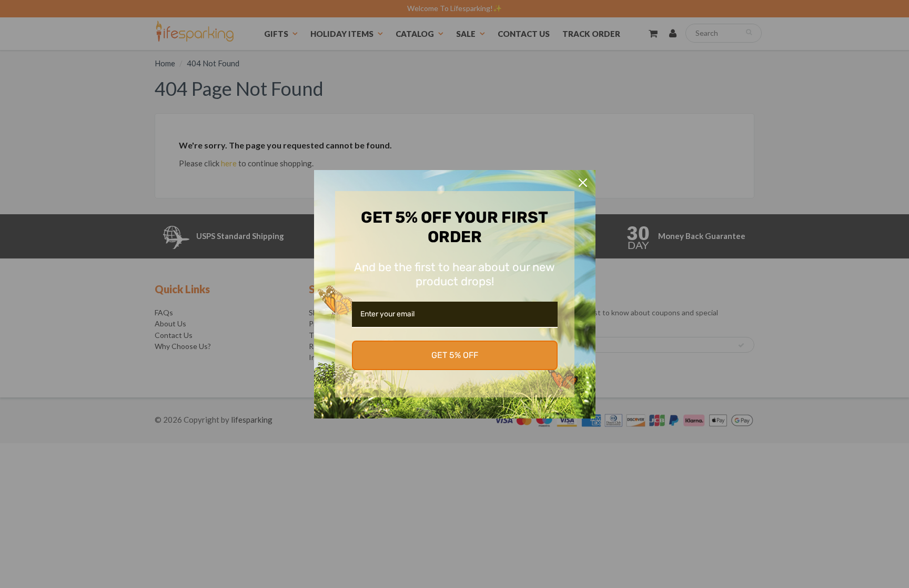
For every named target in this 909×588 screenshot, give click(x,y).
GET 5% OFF (454, 355)
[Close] (582, 182)
